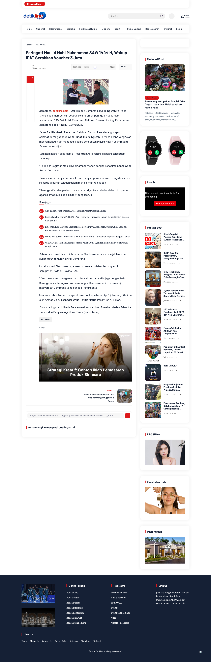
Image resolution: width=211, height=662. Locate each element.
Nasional (40, 28)
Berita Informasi (74, 608)
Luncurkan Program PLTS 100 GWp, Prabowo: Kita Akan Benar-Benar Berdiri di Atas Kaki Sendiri (87, 219)
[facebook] (30, 87)
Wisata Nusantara (120, 623)
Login (179, 28)
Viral (113, 618)
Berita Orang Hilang (76, 623)
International (55, 28)
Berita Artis (72, 592)
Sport (117, 28)
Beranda (29, 45)
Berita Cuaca (72, 597)
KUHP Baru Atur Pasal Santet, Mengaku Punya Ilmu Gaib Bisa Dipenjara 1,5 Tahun (173, 256)
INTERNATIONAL (120, 592)
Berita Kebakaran (75, 613)
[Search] (161, 16)
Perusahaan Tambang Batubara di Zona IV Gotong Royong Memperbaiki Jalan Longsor (174, 406)
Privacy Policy (61, 641)
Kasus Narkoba (118, 597)
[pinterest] (30, 118)
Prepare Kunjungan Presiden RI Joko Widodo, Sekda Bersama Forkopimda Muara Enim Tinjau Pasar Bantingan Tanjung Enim (174, 387)
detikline (99, 651)
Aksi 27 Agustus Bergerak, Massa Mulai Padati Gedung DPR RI (76, 211)
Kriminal (167, 28)
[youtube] (187, 638)
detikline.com (60, 111)
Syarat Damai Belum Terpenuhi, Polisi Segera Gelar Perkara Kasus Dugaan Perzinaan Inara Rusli (174, 293)
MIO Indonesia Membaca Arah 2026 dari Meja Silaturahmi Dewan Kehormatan (173, 312)
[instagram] (179, 638)
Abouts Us (34, 641)
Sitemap (74, 641)
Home (29, 28)
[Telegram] (30, 102)
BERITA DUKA (170, 365)
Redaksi (97, 641)
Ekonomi (106, 28)
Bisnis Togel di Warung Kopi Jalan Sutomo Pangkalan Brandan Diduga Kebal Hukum (173, 237)
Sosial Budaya (134, 28)
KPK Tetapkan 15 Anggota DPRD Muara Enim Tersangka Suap (174, 274)
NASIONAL (41, 45)
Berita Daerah (152, 28)
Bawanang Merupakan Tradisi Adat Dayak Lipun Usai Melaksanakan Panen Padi (165, 104)
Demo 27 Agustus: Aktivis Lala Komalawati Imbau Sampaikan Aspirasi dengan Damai (87, 236)
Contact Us (47, 641)
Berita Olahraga (74, 618)
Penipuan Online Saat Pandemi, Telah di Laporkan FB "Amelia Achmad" (174, 349)
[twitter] (174, 638)
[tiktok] (183, 638)
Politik (114, 608)
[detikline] (35, 19)
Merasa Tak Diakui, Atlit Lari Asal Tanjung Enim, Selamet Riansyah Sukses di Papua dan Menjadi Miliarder (173, 331)
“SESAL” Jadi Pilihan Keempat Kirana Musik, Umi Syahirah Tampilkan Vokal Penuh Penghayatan (86, 244)
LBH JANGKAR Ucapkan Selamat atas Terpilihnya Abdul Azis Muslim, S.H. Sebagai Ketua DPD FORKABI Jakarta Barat (86, 229)
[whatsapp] (30, 110)
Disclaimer (86, 641)
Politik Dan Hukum (88, 28)
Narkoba (70, 28)
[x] (30, 94)
